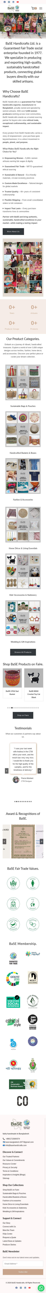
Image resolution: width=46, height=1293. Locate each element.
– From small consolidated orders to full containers (23, 201)
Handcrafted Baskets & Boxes (23, 453)
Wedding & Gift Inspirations (23, 642)
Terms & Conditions (10, 1171)
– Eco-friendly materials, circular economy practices (19, 176)
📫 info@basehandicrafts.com (14, 1145)
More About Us (13, 231)
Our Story (6, 1223)
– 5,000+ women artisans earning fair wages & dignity (20, 159)
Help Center (7, 1234)
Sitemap (6, 1178)
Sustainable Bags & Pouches (23, 406)
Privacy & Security (10, 1167)
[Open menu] (40, 8)
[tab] (15, 801)
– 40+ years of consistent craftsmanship (21, 193)
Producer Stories (9, 1245)
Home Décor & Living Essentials (23, 548)
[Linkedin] (13, 2)
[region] (23, 25)
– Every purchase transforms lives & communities (19, 210)
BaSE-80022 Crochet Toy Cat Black (33, 694)
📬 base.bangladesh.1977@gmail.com (18, 1142)
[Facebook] (4, 2)
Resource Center (9, 1164)
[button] (23, 25)
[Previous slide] (6, 771)
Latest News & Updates (12, 1241)
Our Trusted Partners (11, 1157)
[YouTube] (18, 2)
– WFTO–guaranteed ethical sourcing (22, 168)
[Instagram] (9, 2)
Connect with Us (9, 1227)
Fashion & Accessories (23, 500)
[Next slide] (39, 771)
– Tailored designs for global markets (23, 184)
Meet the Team (8, 1230)
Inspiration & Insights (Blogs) (14, 1175)
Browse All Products (23, 652)
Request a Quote (9, 1237)
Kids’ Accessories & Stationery (23, 595)
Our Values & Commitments (14, 1160)
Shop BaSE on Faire (11, 1190)
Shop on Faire (23, 715)
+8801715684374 (12, 1139)
